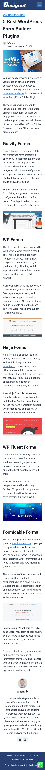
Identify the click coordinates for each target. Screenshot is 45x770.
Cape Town (28, 760)
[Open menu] (39, 5)
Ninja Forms (9, 354)
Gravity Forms (10, 151)
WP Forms (8, 251)
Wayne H (22, 691)
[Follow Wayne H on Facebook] (19, 739)
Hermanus (16, 760)
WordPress (9, 366)
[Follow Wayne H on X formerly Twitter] (25, 739)
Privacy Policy (21, 755)
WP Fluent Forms (12, 454)
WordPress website (13, 93)
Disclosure (33, 755)
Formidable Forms (21, 543)
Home (9, 755)
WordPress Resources (14, 15)
